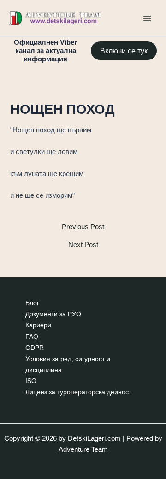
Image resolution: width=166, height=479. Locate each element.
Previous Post (83, 227)
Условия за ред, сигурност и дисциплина (67, 364)
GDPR (34, 347)
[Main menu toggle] (147, 18)
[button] (124, 50)
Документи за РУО (53, 314)
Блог (32, 303)
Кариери (38, 325)
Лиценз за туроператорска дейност (78, 392)
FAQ (31, 336)
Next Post (83, 245)
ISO (30, 381)
